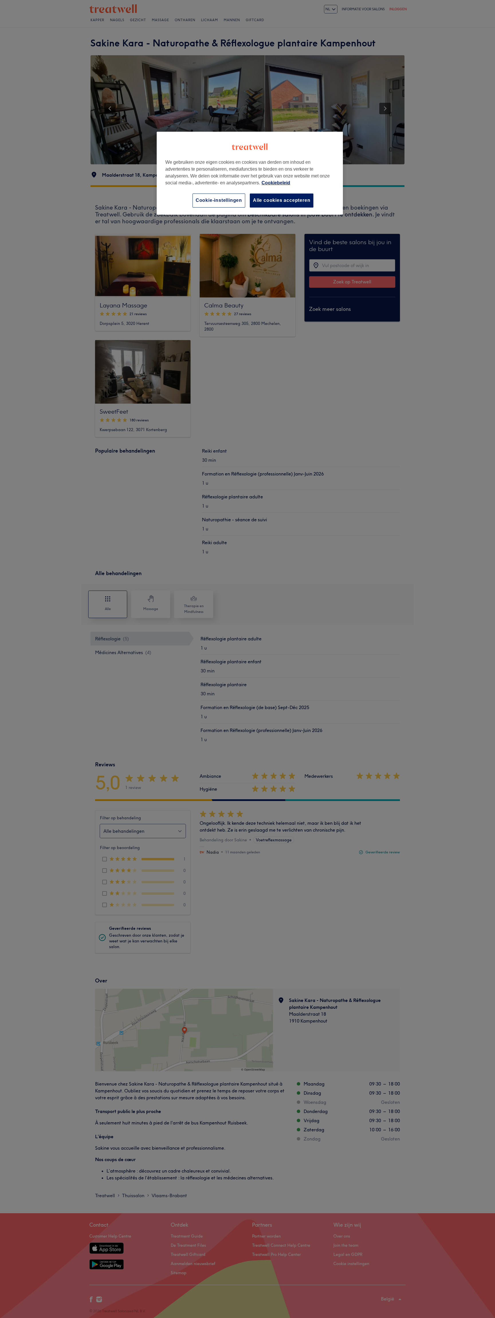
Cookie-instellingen (219, 200)
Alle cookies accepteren (281, 200)
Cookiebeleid (276, 182)
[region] (250, 173)
